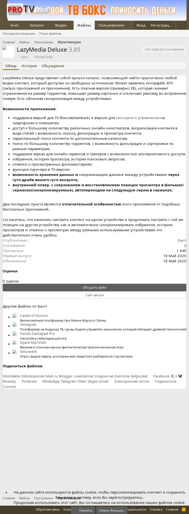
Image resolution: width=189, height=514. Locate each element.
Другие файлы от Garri (25, 306)
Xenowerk (28, 351)
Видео (60, 25)
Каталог (37, 25)
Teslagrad (28, 324)
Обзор (10, 65)
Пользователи (111, 25)
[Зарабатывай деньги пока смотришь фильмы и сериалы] (97, 19)
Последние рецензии (18, 33)
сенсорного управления (137, 117)
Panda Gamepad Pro (37, 333)
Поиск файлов (50, 33)
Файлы (84, 25)
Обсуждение (53, 65)
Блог (15, 25)
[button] (22, 25)
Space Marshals (33, 342)
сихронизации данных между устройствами (123, 174)
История (29, 65)
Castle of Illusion (34, 315)
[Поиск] (182, 25)
